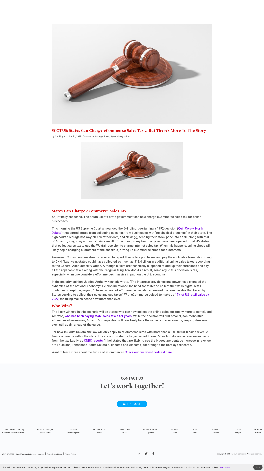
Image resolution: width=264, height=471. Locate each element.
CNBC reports (93, 340)
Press (107, 136)
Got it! (258, 467)
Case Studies (145, 14)
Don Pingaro (61, 136)
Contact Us (245, 14)
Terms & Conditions (54, 454)
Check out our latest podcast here (148, 352)
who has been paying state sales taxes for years (98, 316)
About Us (181, 14)
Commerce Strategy (93, 136)
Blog (197, 14)
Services (163, 14)
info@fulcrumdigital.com (26, 454)
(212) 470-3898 (8, 454)
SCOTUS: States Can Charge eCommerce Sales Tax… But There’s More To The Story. (129, 131)
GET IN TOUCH (132, 403)
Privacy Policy (70, 454)
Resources (211, 14)
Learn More (224, 467)
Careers (41, 454)
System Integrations (120, 136)
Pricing (228, 14)
